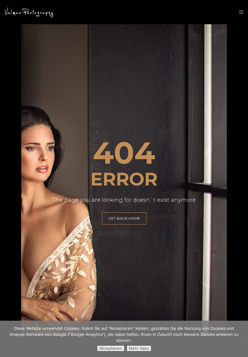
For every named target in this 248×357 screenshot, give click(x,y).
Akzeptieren (110, 348)
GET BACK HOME (124, 218)
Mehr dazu (139, 348)
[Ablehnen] (240, 339)
